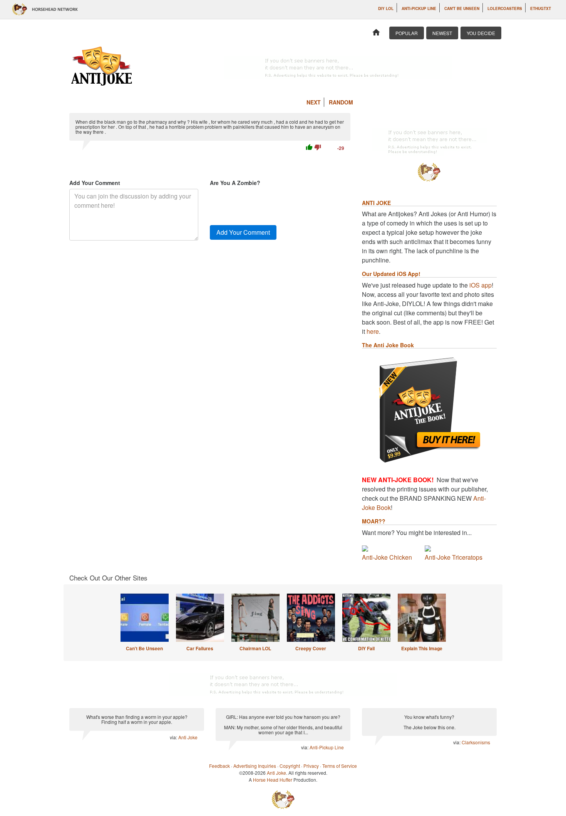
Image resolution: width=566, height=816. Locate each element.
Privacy (311, 765)
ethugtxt (540, 8)
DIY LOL (386, 8)
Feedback (219, 765)
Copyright (290, 765)
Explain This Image (421, 648)
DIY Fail (366, 648)
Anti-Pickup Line (419, 8)
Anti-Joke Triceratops (453, 557)
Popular (406, 33)
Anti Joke (188, 737)
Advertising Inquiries (254, 765)
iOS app (480, 285)
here (373, 331)
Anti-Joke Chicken (387, 557)
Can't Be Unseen (461, 8)
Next (313, 102)
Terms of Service (339, 765)
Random (341, 102)
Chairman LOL (255, 648)
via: (174, 737)
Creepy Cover (310, 648)
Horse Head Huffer (272, 779)
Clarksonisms (476, 742)
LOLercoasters (504, 8)
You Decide (481, 33)
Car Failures (199, 648)
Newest (442, 33)
